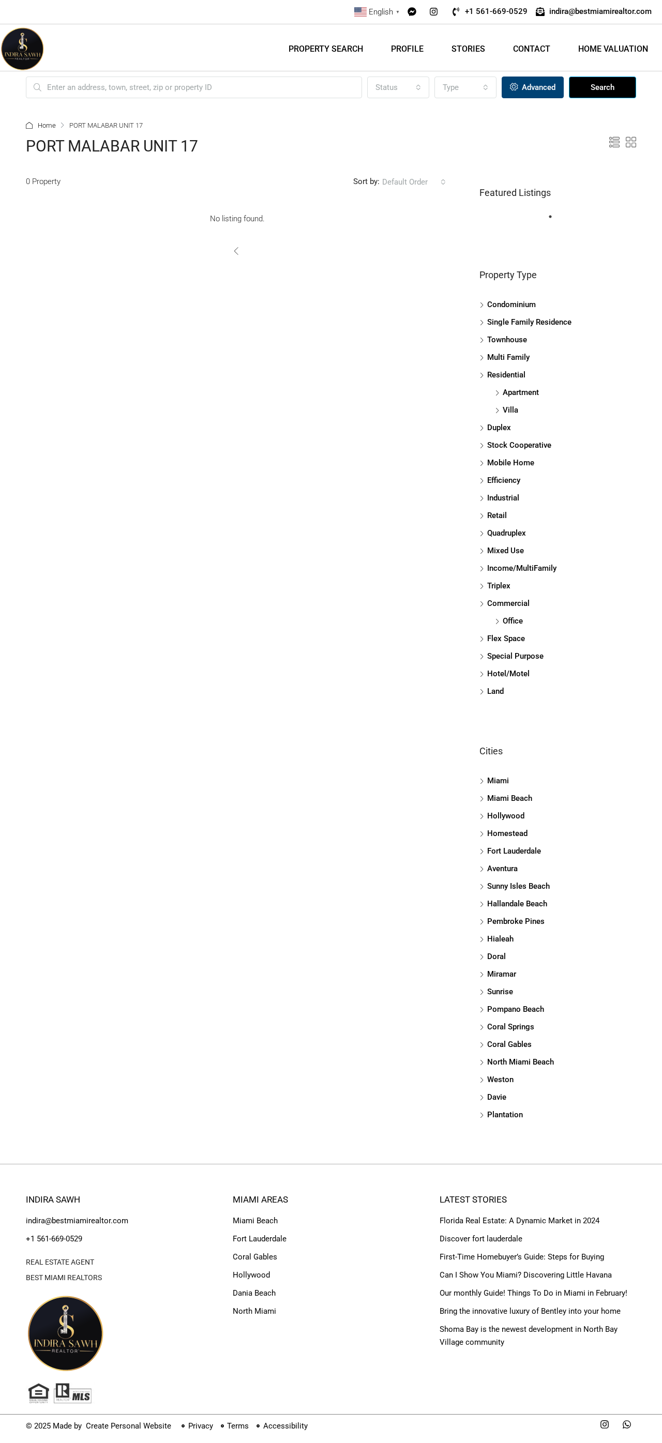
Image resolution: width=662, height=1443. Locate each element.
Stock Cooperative (519, 445)
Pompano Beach (515, 1009)
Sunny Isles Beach (518, 886)
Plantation (505, 1114)
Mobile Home (510, 462)
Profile (407, 49)
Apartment (521, 392)
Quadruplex (506, 533)
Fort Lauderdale (514, 851)
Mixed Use (505, 550)
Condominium (511, 304)
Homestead (507, 833)
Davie (496, 1097)
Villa (510, 410)
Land (495, 691)
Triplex (498, 585)
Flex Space (506, 638)
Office (513, 621)
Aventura (502, 868)
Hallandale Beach (517, 903)
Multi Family (508, 357)
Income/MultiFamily (521, 568)
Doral (496, 956)
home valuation (613, 49)
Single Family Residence (529, 322)
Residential (506, 374)
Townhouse (507, 339)
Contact (531, 49)
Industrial (503, 498)
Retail (497, 515)
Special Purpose (515, 656)
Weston (500, 1079)
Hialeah (500, 939)
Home (47, 125)
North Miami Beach (520, 1062)
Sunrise (500, 991)
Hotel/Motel (508, 673)
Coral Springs (510, 1026)
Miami (498, 780)
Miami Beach (509, 798)
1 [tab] (555, 221)
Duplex (499, 427)
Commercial (508, 603)
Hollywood (505, 816)
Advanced (537, 87)
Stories (468, 49)
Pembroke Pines (516, 921)
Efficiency (503, 480)
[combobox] (398, 87)
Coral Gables (509, 1044)
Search (602, 87)
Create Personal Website (127, 1426)
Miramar (501, 974)
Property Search (326, 49)
